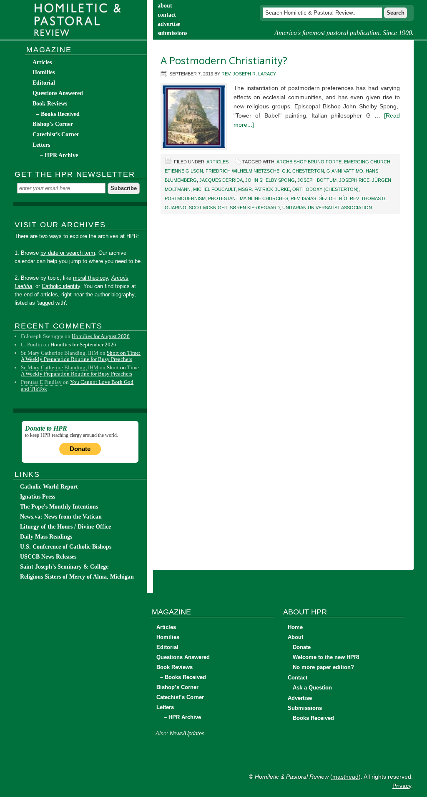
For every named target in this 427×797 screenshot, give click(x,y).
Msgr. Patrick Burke (264, 189)
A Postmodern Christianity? (224, 60)
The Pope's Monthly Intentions (59, 507)
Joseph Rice (354, 180)
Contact (297, 677)
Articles (217, 161)
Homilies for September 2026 (83, 344)
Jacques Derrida (221, 180)
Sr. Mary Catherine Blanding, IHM (59, 353)
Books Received (313, 718)
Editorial (44, 83)
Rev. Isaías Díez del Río (319, 198)
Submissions (305, 708)
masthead (345, 776)
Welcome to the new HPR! (326, 657)
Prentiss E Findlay (41, 382)
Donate (80, 448)
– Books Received (58, 114)
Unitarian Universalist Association (327, 207)
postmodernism (185, 198)
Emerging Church (367, 161)
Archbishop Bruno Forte (309, 161)
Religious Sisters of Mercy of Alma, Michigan (77, 577)
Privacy (401, 785)
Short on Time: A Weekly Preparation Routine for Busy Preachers (81, 356)
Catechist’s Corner (56, 134)
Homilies (44, 72)
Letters (41, 145)
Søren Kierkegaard (255, 207)
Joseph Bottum (317, 180)
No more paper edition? (323, 667)
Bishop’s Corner (53, 124)
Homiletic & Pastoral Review (80, 20)
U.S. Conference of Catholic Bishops (65, 547)
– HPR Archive (59, 155)
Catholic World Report (49, 487)
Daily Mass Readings (46, 537)
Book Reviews (50, 103)
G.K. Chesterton (303, 170)
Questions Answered (58, 93)
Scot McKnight (208, 207)
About (295, 637)
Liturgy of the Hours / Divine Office (65, 527)
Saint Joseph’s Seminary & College (64, 567)
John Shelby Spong (270, 180)
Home (295, 627)
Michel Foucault (214, 189)
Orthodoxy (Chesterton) (325, 189)
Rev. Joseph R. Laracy (248, 73)
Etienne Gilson (184, 170)
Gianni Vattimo (345, 170)
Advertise (300, 698)
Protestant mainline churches (248, 198)
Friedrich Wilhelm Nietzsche (242, 170)
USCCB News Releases (48, 557)
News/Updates (187, 733)
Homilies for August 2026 (101, 336)
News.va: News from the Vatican (61, 517)
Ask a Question (312, 687)
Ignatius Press (37, 497)
